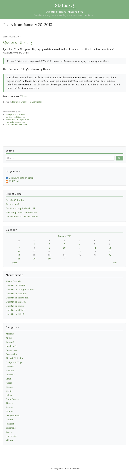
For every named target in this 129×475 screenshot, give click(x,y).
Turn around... (13, 204)
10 (64, 248)
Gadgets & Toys (14, 362)
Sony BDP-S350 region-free (17, 119)
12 (95, 248)
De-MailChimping (15, 200)
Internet (10, 374)
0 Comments (36, 102)
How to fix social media (15, 122)
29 (34, 258)
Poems (9, 407)
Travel (9, 431)
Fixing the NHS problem (15, 114)
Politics (10, 411)
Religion (10, 423)
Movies (9, 386)
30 (49, 258)
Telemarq (11, 427)
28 (19, 258)
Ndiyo (9, 395)
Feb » (115, 262)
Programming (13, 415)
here (24, 96)
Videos (9, 440)
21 (19, 255)
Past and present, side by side (21, 212)
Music (9, 391)
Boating (10, 341)
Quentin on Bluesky (16, 301)
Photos (9, 403)
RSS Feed (14, 181)
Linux (8, 378)
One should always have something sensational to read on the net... (64, 15)
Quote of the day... (19, 42)
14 (19, 251)
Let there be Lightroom (15, 117)
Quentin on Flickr (15, 305)
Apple (9, 337)
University (11, 436)
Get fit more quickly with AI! (20, 208)
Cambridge (11, 346)
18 (80, 251)
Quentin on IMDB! (15, 314)
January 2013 (64, 236)
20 (110, 251)
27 (110, 255)
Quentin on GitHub (15, 285)
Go (119, 158)
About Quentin (13, 281)
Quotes (24, 102)
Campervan (11, 350)
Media (9, 382)
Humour (16, 102)
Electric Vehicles (14, 358)
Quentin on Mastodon (17, 297)
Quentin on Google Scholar (20, 289)
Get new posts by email (21, 177)
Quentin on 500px (15, 310)
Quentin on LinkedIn (16, 293)
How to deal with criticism (16, 124)
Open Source (12, 399)
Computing (11, 354)
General (10, 366)
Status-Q (64, 5)
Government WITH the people (22, 216)
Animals (10, 333)
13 (110, 248)
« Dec (14, 262)
